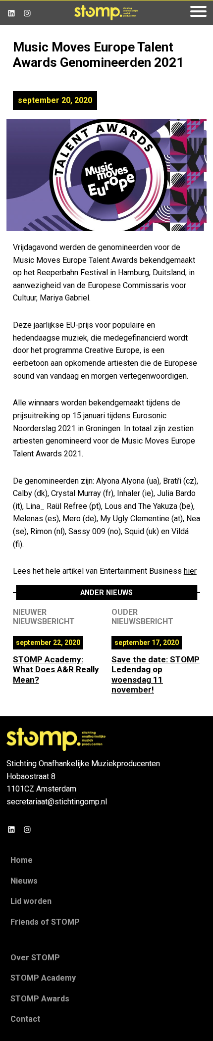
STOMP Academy (43, 978)
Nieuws (24, 881)
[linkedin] (11, 12)
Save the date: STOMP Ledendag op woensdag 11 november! (155, 674)
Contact (25, 1019)
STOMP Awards (39, 998)
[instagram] (27, 12)
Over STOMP (35, 957)
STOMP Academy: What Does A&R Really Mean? (56, 669)
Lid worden (31, 901)
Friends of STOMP (45, 922)
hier (190, 571)
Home (21, 860)
